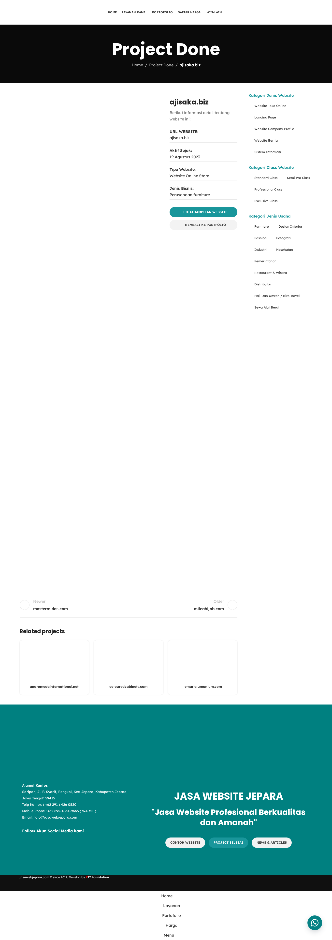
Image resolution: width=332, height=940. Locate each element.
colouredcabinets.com (128, 686)
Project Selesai (228, 842)
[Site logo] (39, 11)
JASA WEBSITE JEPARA (228, 796)
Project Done (161, 64)
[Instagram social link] (39, 848)
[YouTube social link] (52, 848)
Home (137, 64)
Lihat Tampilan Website (205, 212)
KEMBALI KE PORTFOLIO (205, 225)
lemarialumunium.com (203, 686)
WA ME (88, 811)
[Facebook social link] (27, 848)
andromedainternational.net (54, 686)
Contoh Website (185, 842)
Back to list (128, 605)
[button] (314, 922)
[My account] (318, 12)
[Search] (309, 12)
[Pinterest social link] (64, 848)
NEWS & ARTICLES (272, 842)
